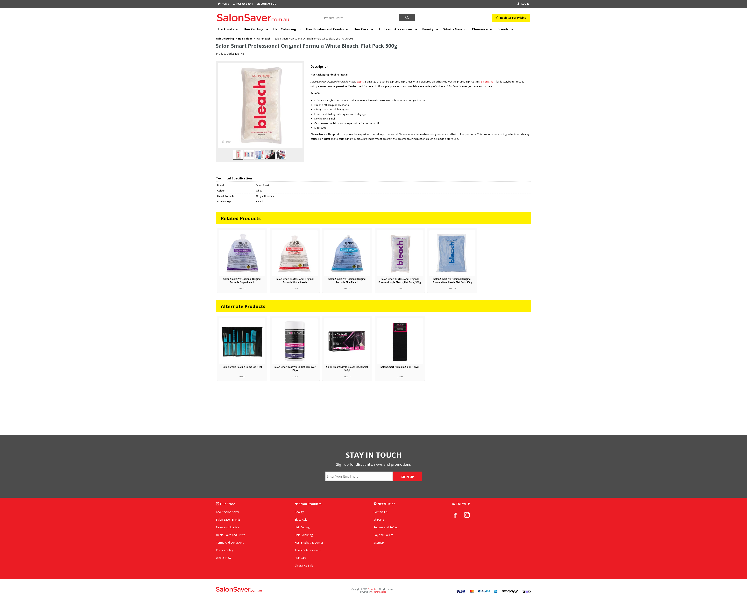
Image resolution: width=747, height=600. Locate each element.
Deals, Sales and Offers (230, 535)
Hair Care (361, 29)
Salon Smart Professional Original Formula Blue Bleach (347, 280)
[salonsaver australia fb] (458, 515)
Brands (503, 29)
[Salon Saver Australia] (268, 589)
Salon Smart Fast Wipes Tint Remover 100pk (295, 368)
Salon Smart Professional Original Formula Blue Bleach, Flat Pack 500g (452, 280)
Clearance (480, 29)
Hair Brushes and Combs (325, 29)
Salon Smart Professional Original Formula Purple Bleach (242, 280)
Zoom (229, 141)
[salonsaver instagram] (470, 515)
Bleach (361, 81)
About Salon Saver (227, 512)
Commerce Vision (379, 591)
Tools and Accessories (395, 29)
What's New (452, 29)
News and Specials (227, 527)
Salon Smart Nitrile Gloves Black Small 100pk (347, 368)
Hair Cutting (253, 29)
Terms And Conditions (230, 542)
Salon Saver (373, 589)
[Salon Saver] (254, 17)
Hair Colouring (284, 29)
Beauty (427, 29)
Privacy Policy (224, 550)
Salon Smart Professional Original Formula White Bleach (295, 280)
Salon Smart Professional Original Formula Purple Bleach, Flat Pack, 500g (400, 280)
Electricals (226, 29)
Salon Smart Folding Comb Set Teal (242, 367)
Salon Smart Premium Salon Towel (400, 367)
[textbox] (360, 17)
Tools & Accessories (308, 550)
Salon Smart (488, 81)
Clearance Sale (304, 565)
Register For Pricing (513, 17)
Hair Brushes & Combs (309, 542)
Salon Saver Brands (228, 519)
